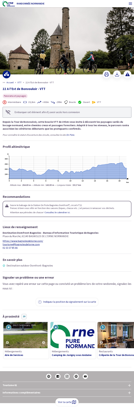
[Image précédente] (7, 335)
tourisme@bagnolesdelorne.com (21, 244)
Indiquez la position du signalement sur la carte (69, 302)
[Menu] (130, 4)
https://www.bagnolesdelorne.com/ (23, 241)
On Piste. (70, 135)
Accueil (10, 82)
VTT (19, 82)
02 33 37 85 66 (10, 248)
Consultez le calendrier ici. (57, 212)
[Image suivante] (44, 335)
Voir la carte (64, 402)
